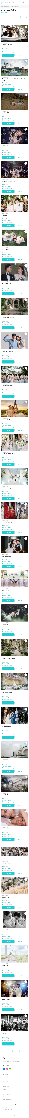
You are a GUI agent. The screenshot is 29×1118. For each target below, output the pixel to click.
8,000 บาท (10, 84)
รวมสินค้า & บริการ (5, 6)
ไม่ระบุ (12, 52)
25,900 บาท (11, 50)
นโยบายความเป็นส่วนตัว (8, 1099)
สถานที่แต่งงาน (6, 1086)
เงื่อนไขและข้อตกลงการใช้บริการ (10, 1097)
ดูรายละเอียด (20, 55)
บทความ (4, 1092)
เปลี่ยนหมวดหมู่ (4, 12)
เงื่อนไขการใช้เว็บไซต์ (7, 1094)
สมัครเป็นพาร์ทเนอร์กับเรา (8, 1077)
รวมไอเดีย (5, 1089)
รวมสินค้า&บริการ (7, 1084)
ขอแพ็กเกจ (8, 55)
